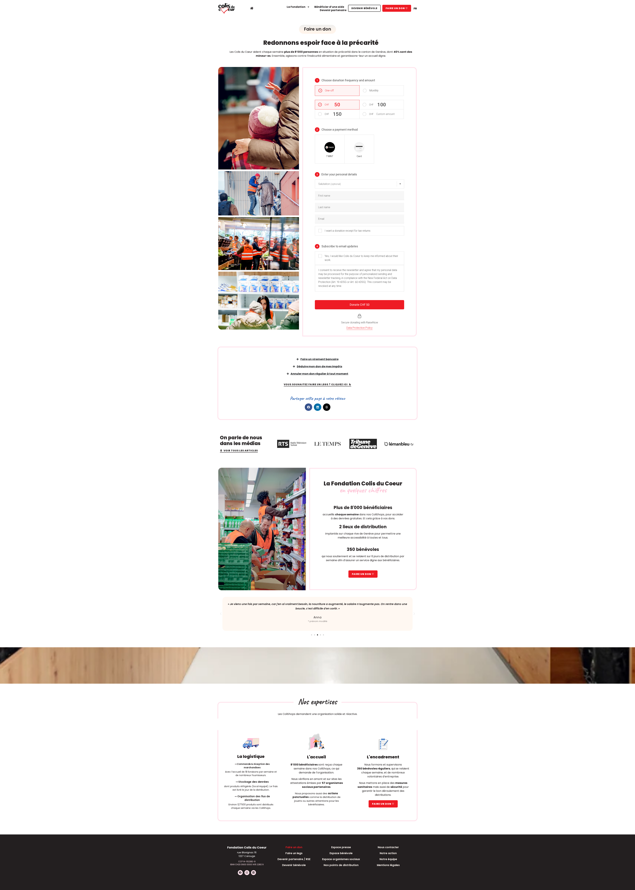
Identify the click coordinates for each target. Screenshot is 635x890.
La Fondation (296, 7)
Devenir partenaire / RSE (293, 859)
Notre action (388, 853)
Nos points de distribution (341, 865)
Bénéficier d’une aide (329, 7)
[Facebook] (240, 872)
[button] (308, 407)
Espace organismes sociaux (341, 859)
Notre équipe (388, 859)
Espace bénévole (341, 853)
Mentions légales (388, 865)
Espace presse (341, 847)
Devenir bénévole (294, 865)
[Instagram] (246, 872)
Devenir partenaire (333, 10)
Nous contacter (388, 847)
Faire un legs (293, 853)
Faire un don (294, 847)
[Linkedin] (253, 872)
